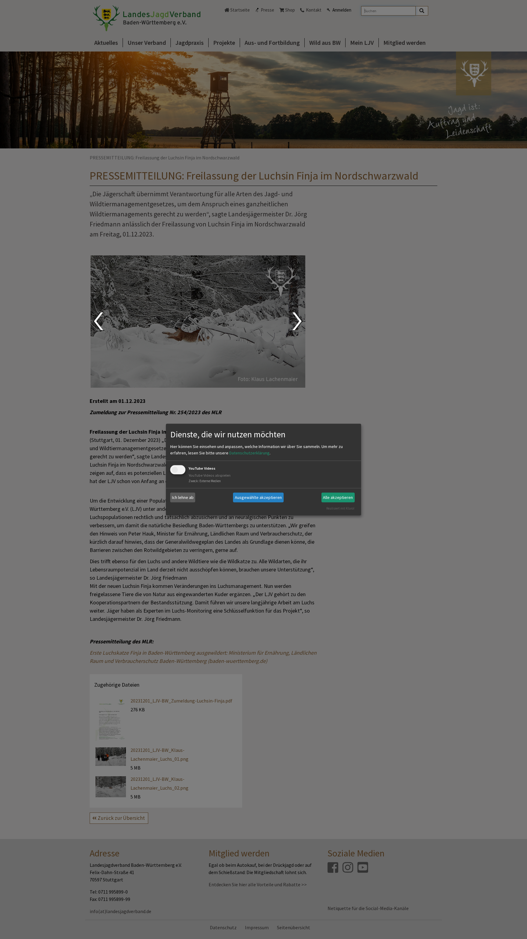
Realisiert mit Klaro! (340, 508)
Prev (98, 321)
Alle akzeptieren (338, 497)
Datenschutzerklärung (249, 453)
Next (297, 321)
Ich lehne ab (183, 497)
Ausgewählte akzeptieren (258, 497)
